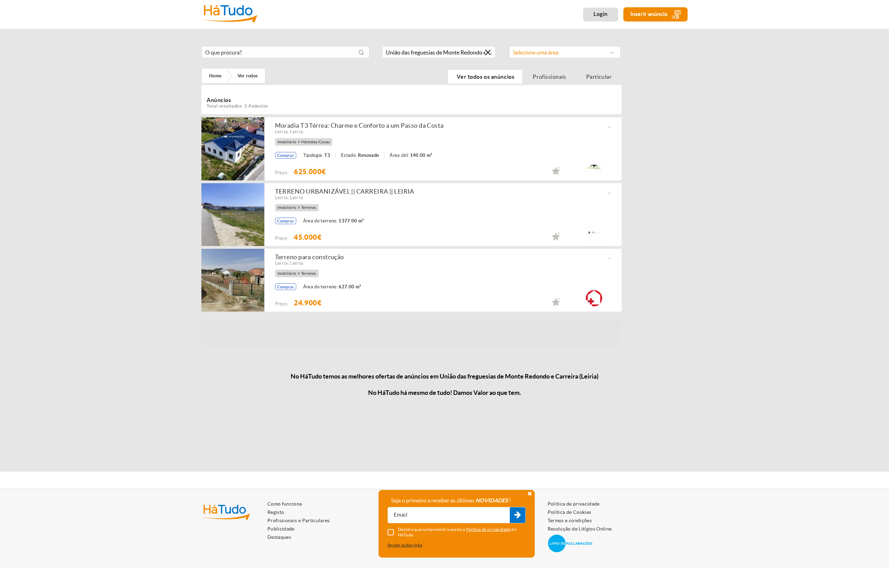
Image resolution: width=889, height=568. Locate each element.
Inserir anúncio (649, 14)
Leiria (281, 131)
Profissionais (550, 76)
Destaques (279, 537)
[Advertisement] (660, 147)
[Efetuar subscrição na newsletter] (517, 515)
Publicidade (280, 529)
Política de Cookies (569, 512)
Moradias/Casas (315, 142)
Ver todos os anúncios (485, 76)
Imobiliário (287, 142)
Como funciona (284, 504)
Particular (599, 76)
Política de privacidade (574, 504)
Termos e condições (570, 520)
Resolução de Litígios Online (580, 529)
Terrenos (308, 208)
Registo (275, 512)
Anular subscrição (405, 545)
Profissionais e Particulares (298, 520)
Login (600, 14)
